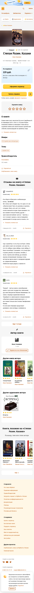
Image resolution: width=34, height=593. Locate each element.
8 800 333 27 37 (7, 570)
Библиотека (17, 13)
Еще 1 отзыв (17, 324)
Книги (6, 19)
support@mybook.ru (20, 570)
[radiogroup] (17, 109)
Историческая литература (10, 141)
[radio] (9, 108)
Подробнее (21, 585)
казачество (5, 150)
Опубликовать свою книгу (9, 171)
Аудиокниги (17, 19)
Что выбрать (5, 13)
